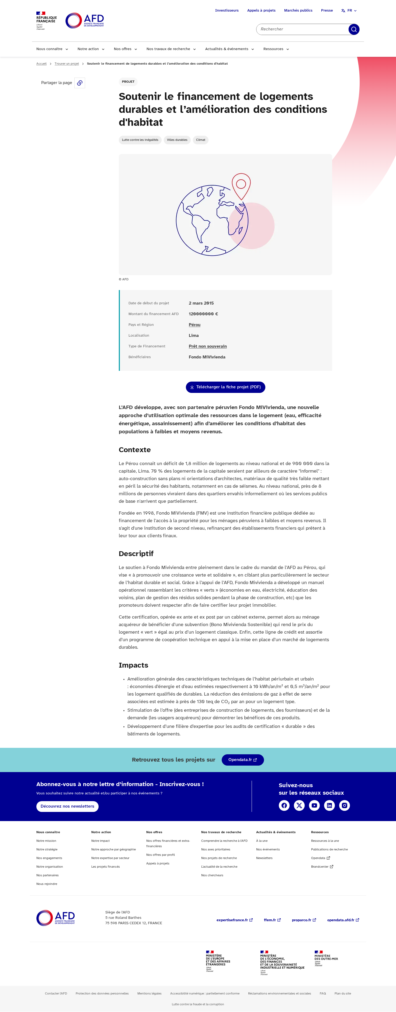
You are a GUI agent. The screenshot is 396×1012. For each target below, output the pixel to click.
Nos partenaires (47, 875)
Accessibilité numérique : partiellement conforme (204, 993)
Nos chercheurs (212, 875)
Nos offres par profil (160, 855)
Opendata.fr (240, 760)
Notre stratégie (46, 849)
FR (350, 11)
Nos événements (268, 849)
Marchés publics (298, 11)
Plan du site (343, 993)
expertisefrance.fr (232, 920)
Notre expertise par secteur (110, 858)
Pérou (194, 325)
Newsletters (264, 858)
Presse (327, 11)
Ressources (273, 49)
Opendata (318, 858)
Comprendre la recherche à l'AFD (224, 841)
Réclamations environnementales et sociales (279, 993)
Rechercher (354, 29)
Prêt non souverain (208, 346)
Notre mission (46, 841)
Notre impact (100, 841)
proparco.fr (301, 920)
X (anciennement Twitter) (299, 805)
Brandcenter (319, 866)
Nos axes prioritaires (215, 849)
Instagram (344, 805)
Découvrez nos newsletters (67, 806)
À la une (262, 841)
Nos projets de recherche (219, 858)
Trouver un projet (67, 63)
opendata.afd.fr (340, 920)
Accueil (41, 63)
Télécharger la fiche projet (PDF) (228, 387)
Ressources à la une (325, 841)
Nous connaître (49, 49)
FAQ (323, 993)
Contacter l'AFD (56, 993)
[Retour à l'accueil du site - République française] (96, 21)
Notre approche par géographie (113, 849)
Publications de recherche (329, 849)
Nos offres (122, 49)
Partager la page (79, 83)
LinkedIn (329, 805)
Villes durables (177, 140)
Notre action (88, 49)
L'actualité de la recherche (219, 866)
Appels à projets (261, 11)
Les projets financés (105, 866)
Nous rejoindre (46, 884)
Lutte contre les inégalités (140, 140)
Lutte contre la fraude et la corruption (198, 1004)
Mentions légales (149, 993)
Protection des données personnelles (102, 993)
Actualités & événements (226, 49)
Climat (200, 140)
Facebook (284, 805)
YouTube (314, 805)
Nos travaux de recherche (168, 49)
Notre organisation (49, 866)
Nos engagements (49, 858)
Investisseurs (227, 11)
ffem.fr (270, 920)
